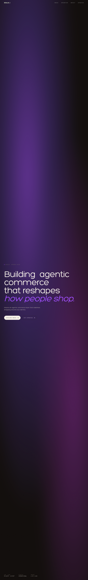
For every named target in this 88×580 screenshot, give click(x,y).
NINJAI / (7, 3)
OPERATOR (64, 2)
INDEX (56, 2)
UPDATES (81, 2)
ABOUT (73, 2)
